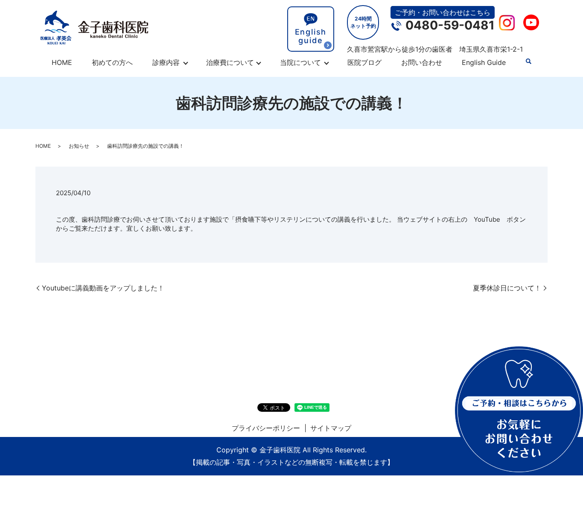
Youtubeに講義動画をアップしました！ (103, 288)
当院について (300, 62)
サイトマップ (330, 428)
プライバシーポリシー (266, 428)
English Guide (484, 62)
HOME (62, 62)
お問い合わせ (421, 62)
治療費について (230, 62)
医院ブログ (364, 62)
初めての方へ (112, 62)
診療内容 (166, 62)
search (528, 61)
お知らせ (79, 146)
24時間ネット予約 (363, 22)
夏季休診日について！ (507, 288)
